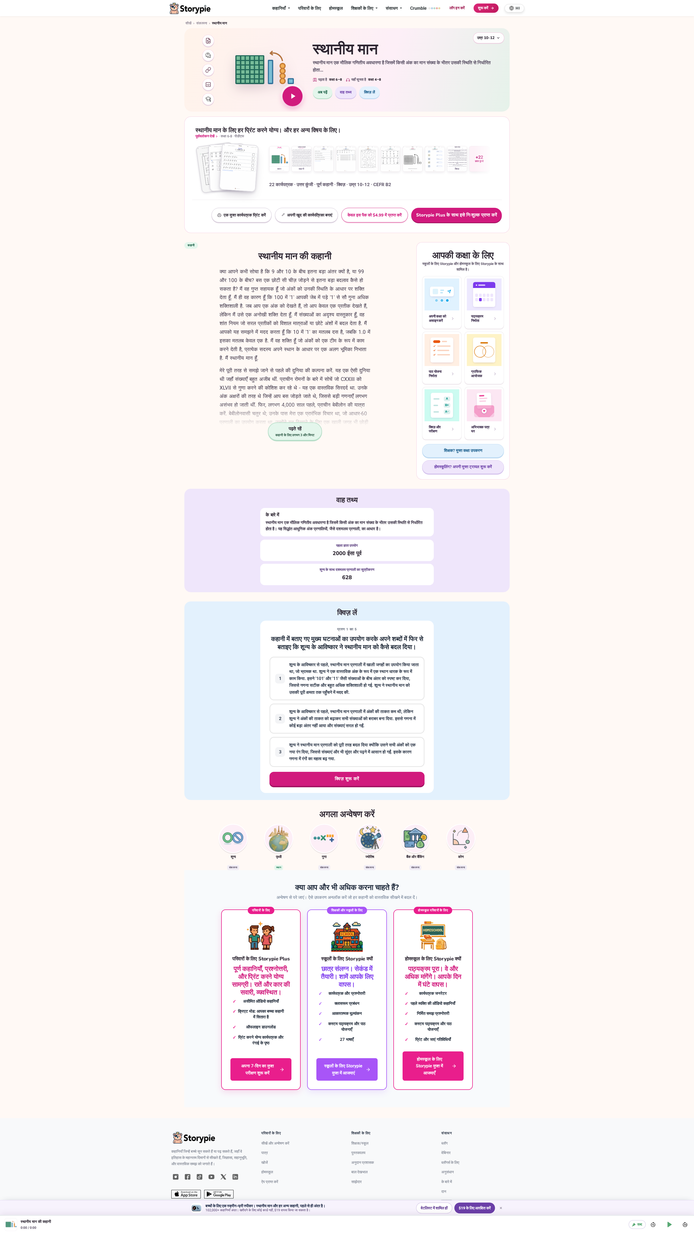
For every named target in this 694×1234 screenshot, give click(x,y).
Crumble (418, 8)
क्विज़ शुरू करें (347, 779)
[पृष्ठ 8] (435, 159)
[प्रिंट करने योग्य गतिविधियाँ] (208, 41)
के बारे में (446, 1182)
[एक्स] (223, 1177)
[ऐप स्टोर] (186, 1194)
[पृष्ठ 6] (390, 159)
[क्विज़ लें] (208, 55)
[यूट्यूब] (211, 1177)
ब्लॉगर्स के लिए (450, 1162)
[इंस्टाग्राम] (175, 1177)
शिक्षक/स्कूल (359, 1143)
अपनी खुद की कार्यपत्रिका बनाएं (309, 215)
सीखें (188, 23)
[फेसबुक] (187, 1177)
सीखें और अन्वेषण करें (275, 1143)
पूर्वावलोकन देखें (204, 136)
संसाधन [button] (392, 8)
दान (443, 1191)
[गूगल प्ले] (219, 1194)
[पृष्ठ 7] (413, 159)
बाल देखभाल (359, 1172)
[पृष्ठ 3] (324, 159)
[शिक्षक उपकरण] (208, 99)
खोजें (264, 1162)
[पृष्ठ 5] (368, 159)
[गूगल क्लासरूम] (208, 84)
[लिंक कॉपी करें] (208, 70)
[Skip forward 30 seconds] (685, 1224)
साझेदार (356, 1182)
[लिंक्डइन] (235, 1177)
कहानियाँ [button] (279, 8)
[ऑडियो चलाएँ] (292, 96)
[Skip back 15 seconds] (653, 1224)
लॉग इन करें (456, 8)
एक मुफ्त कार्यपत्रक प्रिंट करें (245, 215)
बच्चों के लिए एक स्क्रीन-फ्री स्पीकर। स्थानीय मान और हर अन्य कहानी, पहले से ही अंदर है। (265, 1206)
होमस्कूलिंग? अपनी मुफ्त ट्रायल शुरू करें (463, 466)
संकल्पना (201, 23)
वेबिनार (446, 1153)
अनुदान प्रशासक (362, 1162)
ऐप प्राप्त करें (269, 1182)
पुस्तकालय (358, 1153)
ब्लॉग (444, 1143)
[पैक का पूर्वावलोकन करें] (229, 169)
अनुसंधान (447, 1172)
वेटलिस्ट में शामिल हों (434, 1208)
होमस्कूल (336, 8)
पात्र (264, 1153)
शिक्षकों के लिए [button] (362, 8)
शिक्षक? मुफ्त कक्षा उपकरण (463, 450)
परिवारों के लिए (309, 8)
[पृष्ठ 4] (346, 159)
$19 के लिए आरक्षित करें (475, 1208)
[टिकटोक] (199, 1177)
